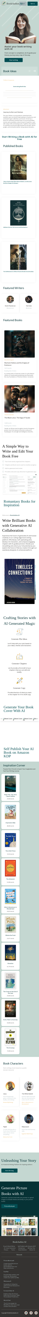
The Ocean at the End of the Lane (10, 992)
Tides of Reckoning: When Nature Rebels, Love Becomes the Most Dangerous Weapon (17, 182)
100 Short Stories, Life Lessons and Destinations (15, 227)
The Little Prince (10, 851)
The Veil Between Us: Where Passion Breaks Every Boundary (18, 271)
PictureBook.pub (9, 1206)
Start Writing (9, 1170)
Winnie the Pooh (10, 935)
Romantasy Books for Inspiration (20, 503)
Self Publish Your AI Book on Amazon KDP (19, 752)
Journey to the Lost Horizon (13, 112)
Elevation (10, 963)
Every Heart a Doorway (10, 1019)
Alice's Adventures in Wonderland (10, 908)
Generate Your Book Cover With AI (19, 709)
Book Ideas (9, 71)
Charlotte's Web (10, 823)
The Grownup (10, 1048)
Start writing (13, 60)
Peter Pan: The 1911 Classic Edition (10, 795)
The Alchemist (10, 879)
